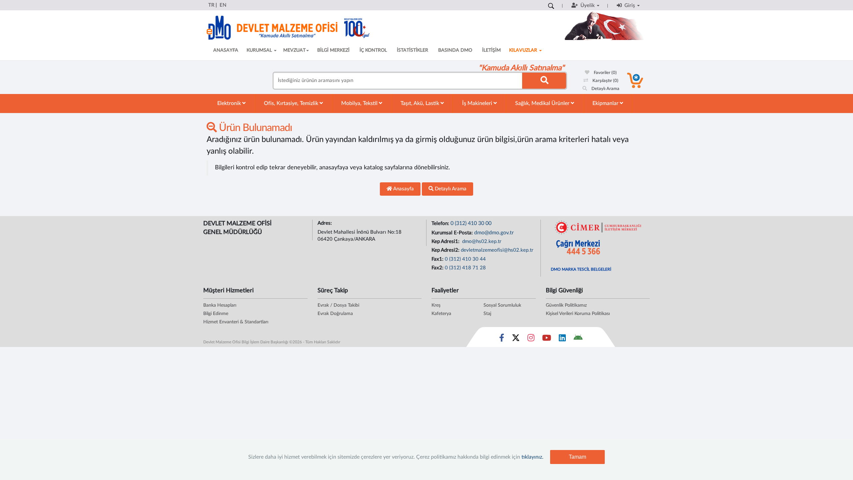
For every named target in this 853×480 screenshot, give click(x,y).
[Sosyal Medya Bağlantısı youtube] (546, 339)
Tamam (577, 457)
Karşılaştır (604, 81)
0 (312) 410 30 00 (470, 223)
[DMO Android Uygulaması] (577, 339)
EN (223, 5)
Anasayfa (403, 188)
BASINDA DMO (455, 50)
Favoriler (605, 73)
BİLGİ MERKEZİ (333, 50)
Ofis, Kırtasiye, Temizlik (292, 103)
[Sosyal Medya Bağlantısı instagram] (530, 339)
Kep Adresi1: (446, 241)
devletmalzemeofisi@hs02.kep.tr (497, 250)
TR (211, 5)
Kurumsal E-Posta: (452, 232)
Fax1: (438, 259)
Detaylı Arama (604, 89)
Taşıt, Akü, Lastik (420, 103)
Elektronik (229, 103)
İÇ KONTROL (373, 50)
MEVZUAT (294, 50)
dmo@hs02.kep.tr (481, 241)
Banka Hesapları (219, 305)
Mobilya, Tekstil (360, 103)
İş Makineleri (477, 103)
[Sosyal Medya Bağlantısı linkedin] (562, 339)
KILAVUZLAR (523, 50)
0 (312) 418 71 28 (465, 267)
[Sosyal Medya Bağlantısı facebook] (501, 339)
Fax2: (438, 267)
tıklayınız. (532, 457)
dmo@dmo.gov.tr (494, 232)
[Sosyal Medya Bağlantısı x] (516, 339)
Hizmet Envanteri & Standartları (235, 322)
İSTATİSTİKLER (412, 50)
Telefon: (440, 223)
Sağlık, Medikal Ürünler (543, 103)
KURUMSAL (260, 50)
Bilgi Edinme (215, 313)
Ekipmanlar (606, 103)
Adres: (325, 223)
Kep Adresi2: (446, 250)
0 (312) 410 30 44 (465, 259)
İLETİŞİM (491, 50)
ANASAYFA (225, 50)
